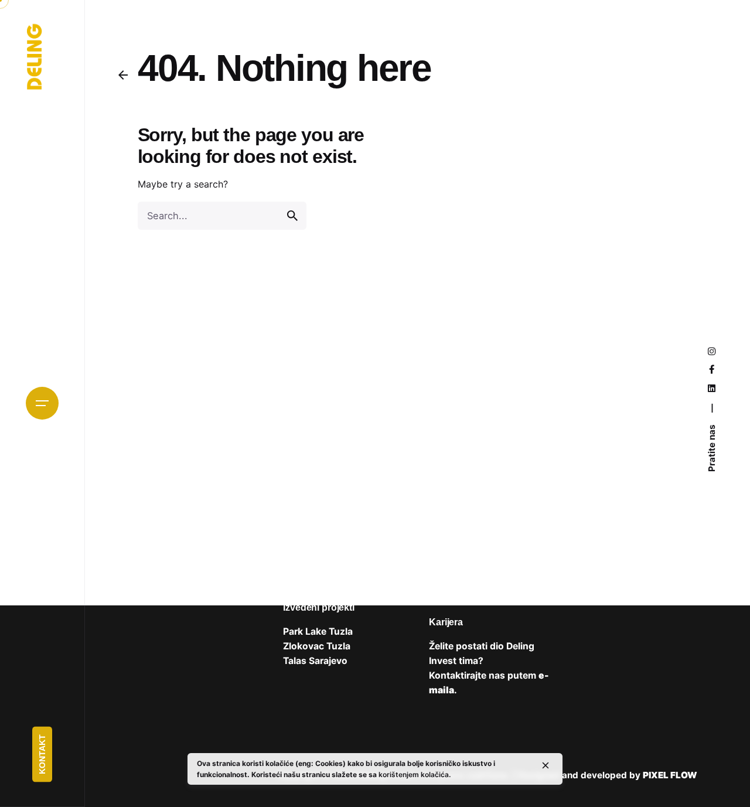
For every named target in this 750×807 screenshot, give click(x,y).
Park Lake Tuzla (318, 631)
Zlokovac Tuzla (316, 646)
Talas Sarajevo (315, 660)
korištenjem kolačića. (415, 774)
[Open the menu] (42, 403)
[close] (545, 765)
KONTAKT (42, 754)
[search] (292, 216)
